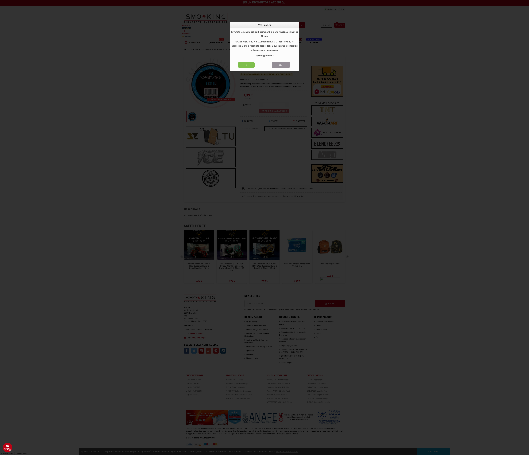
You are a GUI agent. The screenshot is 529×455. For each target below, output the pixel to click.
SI (246, 65)
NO (281, 65)
